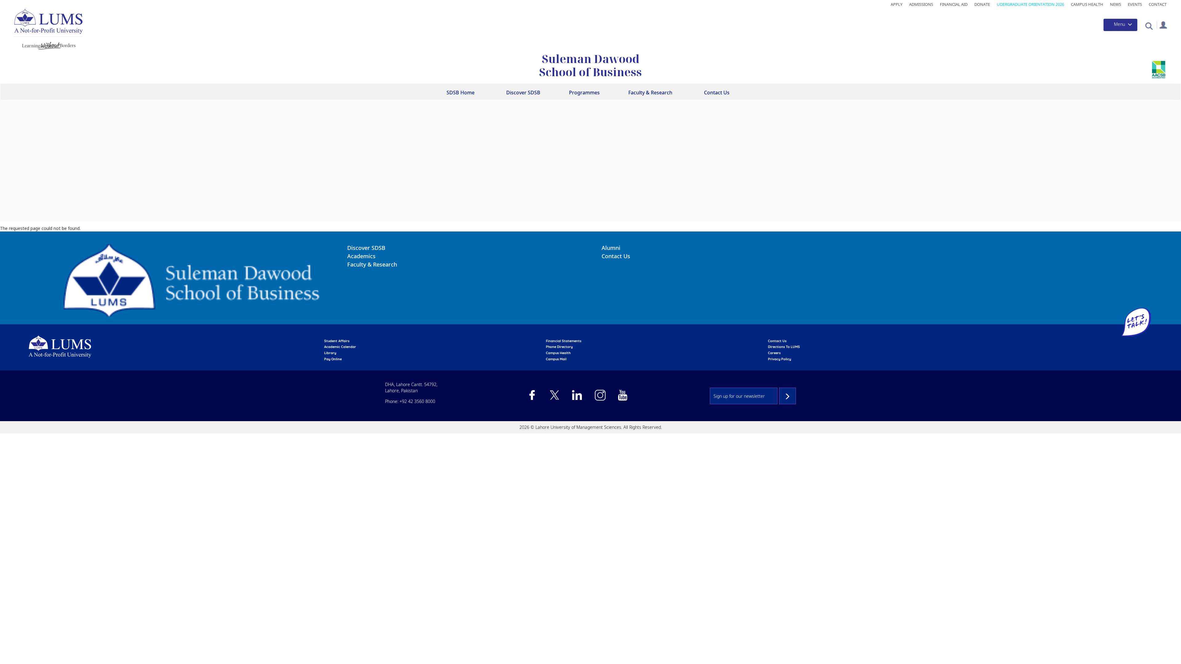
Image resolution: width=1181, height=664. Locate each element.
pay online (333, 359)
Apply (896, 4)
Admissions (921, 4)
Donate (982, 4)
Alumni (611, 247)
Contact (1158, 4)
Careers (774, 353)
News (1115, 4)
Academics (361, 256)
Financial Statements (563, 341)
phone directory (559, 347)
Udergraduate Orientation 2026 (1030, 4)
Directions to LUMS (784, 347)
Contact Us (717, 92)
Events (1135, 4)
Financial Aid (954, 4)
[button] (1148, 25)
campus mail (556, 359)
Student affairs (336, 341)
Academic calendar (340, 347)
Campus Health (1087, 4)
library (330, 353)
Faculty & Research (372, 264)
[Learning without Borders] (48, 45)
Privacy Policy (779, 359)
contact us (777, 341)
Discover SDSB (366, 247)
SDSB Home (461, 92)
